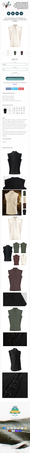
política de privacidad (19, 436)
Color (15, 62)
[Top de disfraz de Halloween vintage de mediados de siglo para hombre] (8, 53)
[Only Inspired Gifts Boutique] (6, 5)
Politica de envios (8, 435)
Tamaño (15, 67)
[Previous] (3, 53)
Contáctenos (8, 436)
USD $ (14, 423)
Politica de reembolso (20, 435)
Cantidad (15, 72)
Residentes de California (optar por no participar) (15, 441)
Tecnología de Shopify (15, 448)
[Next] (27, 53)
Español (14, 419)
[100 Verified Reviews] (15, 416)
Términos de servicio (15, 438)
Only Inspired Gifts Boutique (17, 445)
